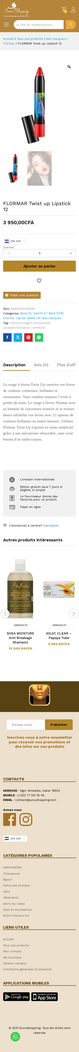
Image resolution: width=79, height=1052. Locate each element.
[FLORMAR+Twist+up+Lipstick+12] (18, 337)
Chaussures (11, 873)
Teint (6, 891)
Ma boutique (12, 957)
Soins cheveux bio (16, 915)
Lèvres (20, 318)
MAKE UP (33, 318)
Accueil (8, 939)
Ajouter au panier (39, 266)
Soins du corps (14, 903)
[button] (15, 618)
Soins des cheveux (16, 885)
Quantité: (9, 247)
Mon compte (12, 951)
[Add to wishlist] (39, 280)
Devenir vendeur (15, 963)
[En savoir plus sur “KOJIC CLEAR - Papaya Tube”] (53, 618)
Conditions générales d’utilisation (27, 969)
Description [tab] (14, 365)
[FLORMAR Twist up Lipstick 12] (7, 337)
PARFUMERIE (12, 867)
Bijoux (7, 879)
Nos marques (51, 318)
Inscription (51, 525)
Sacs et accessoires (17, 909)
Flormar (8, 318)
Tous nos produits (16, 945)
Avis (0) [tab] (41, 365)
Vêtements (11, 897)
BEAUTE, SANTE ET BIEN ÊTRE (42, 313)
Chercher (71, 24)
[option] (20, 606)
